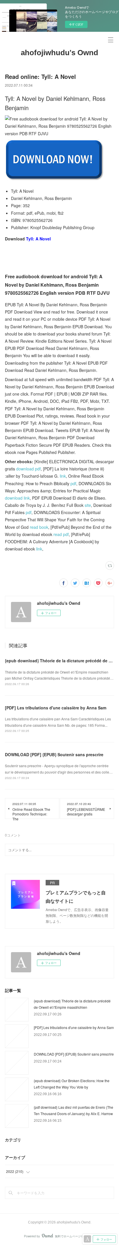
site (88, 505)
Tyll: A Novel (38, 239)
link (63, 476)
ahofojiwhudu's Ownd (59, 52)
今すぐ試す (76, 24)
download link (17, 498)
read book (39, 527)
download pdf (28, 469)
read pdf (61, 534)
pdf (73, 483)
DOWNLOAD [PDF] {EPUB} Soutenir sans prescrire (54, 754)
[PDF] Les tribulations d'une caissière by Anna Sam (55, 708)
